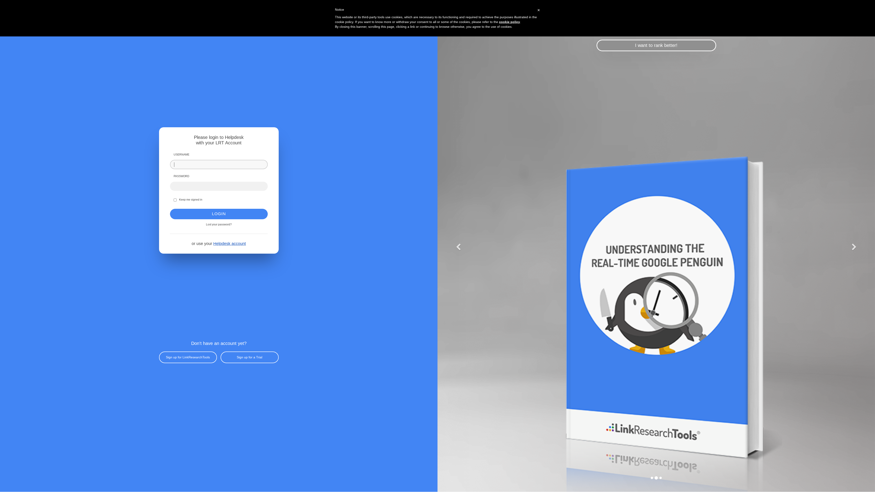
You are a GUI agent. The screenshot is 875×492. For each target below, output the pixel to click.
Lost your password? (219, 224)
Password (181, 176)
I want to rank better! (656, 45)
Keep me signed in (190, 199)
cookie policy (509, 22)
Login (219, 214)
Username (181, 154)
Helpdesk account (229, 243)
